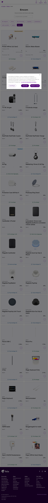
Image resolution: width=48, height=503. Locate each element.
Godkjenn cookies (35, 85)
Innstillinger (12, 85)
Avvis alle (25, 85)
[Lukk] (40, 75)
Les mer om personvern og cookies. (28, 82)
